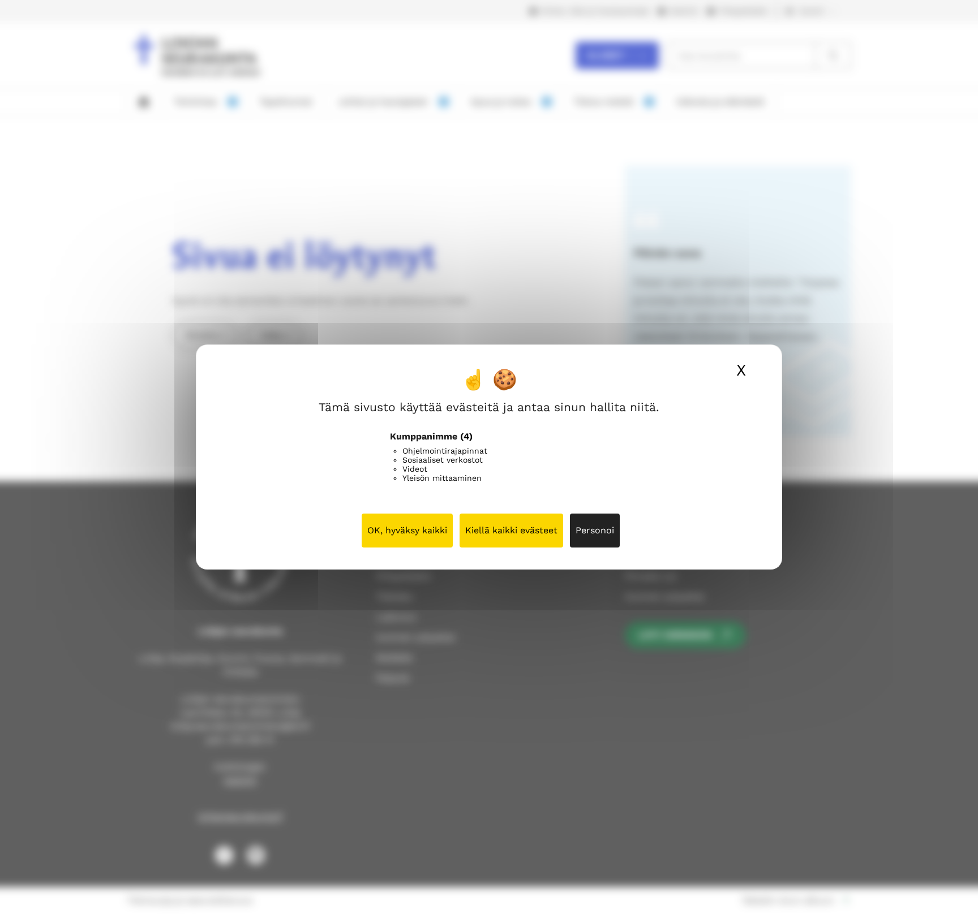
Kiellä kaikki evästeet (511, 530)
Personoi (595, 530)
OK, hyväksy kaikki (407, 530)
